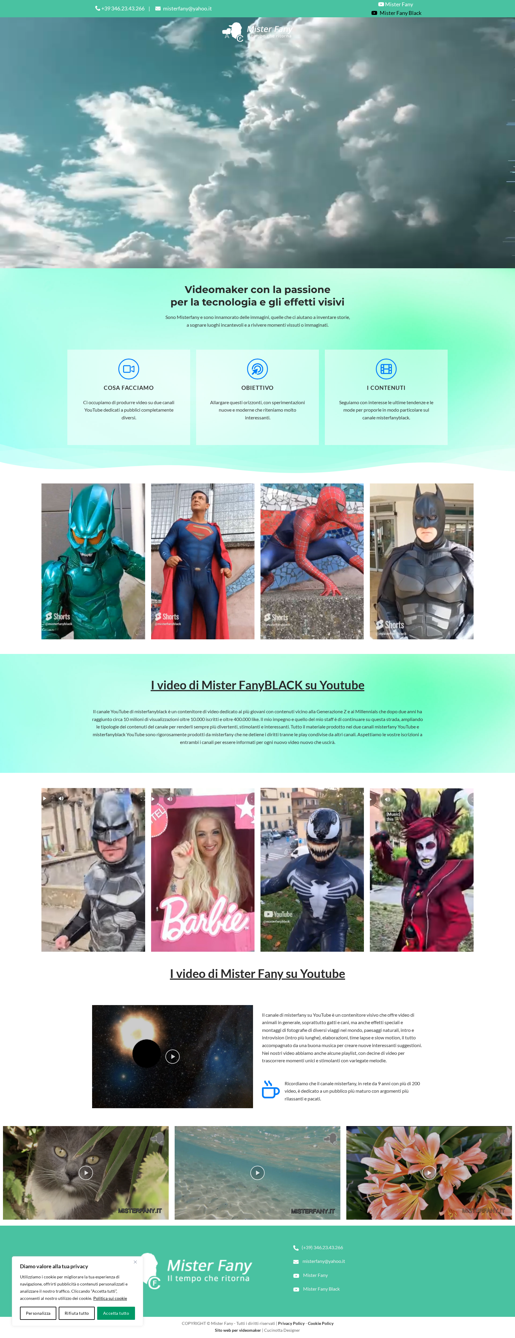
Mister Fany (398, 4)
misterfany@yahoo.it (187, 8)
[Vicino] (135, 1262)
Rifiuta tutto (77, 1313)
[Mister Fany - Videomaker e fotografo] (258, 32)
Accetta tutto (116, 1313)
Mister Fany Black (321, 1289)
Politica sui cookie (110, 1298)
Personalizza (38, 1313)
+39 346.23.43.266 (122, 8)
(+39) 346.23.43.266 (322, 1247)
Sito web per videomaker (238, 1330)
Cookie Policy (320, 1323)
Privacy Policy (291, 1323)
